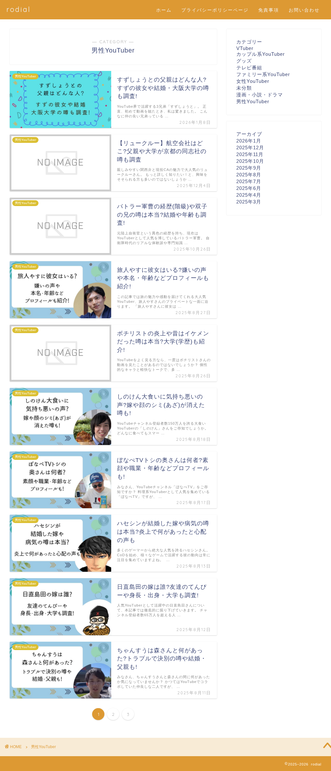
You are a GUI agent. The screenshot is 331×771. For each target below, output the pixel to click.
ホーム (164, 10)
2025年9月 (248, 168)
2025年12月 (250, 147)
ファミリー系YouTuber (263, 74)
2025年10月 (250, 161)
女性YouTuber (252, 81)
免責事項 (268, 10)
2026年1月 (248, 140)
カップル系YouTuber (260, 54)
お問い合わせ (304, 10)
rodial (18, 9)
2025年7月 (248, 181)
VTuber (244, 48)
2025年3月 (248, 201)
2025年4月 (248, 195)
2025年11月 (249, 154)
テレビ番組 (249, 67)
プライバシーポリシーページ (215, 10)
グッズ (244, 61)
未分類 (244, 88)
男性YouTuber (252, 101)
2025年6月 (248, 188)
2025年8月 (248, 174)
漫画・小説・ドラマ (259, 94)
